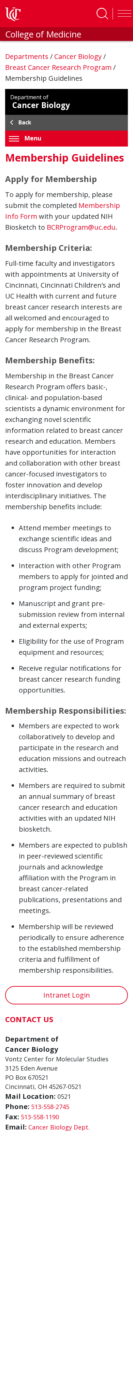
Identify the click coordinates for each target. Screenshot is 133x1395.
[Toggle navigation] (123, 13)
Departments (27, 56)
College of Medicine (43, 34)
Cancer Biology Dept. (59, 1127)
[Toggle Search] (102, 13)
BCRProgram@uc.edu (81, 227)
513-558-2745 (50, 1107)
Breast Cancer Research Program (59, 67)
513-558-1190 (40, 1117)
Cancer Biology (78, 56)
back (24, 122)
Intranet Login (66, 995)
